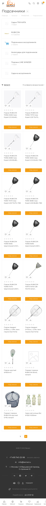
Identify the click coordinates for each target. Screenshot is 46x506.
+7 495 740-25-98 (17, 457)
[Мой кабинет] (38, 3)
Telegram (31, 475)
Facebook (20, 475)
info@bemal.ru (24, 462)
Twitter (25, 475)
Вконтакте (14, 475)
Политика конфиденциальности (24, 489)
